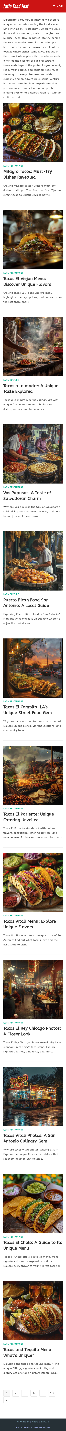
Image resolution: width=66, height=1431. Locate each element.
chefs (35, 1422)
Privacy (45, 1422)
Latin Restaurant (13, 166)
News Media (23, 1422)
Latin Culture (11, 380)
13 (52, 1393)
